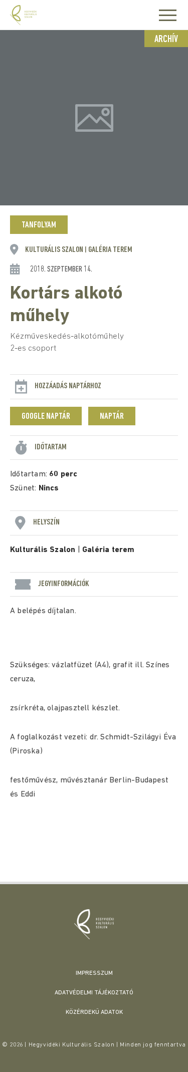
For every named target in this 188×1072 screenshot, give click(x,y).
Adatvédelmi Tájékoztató (94, 993)
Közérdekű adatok (94, 1012)
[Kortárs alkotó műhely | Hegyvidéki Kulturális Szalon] (94, 924)
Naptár (112, 416)
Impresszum (94, 973)
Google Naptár (46, 416)
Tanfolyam (39, 225)
